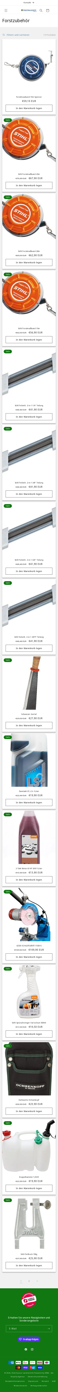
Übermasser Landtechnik (22, 1373)
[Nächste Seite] (37, 1281)
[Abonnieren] (48, 1328)
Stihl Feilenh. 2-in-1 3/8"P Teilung (29, 637)
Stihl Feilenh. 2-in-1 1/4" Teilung (29, 405)
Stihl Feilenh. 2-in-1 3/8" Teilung (29, 483)
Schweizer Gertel (29, 714)
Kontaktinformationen (15, 1381)
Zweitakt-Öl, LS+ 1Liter (29, 791)
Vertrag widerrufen (38, 1385)
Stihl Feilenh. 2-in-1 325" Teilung (29, 560)
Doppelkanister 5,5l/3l (29, 1177)
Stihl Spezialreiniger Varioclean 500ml (29, 1023)
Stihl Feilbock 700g (29, 1254)
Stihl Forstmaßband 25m (29, 174)
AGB (54, 1381)
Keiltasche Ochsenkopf (29, 1100)
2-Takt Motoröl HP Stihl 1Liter (29, 868)
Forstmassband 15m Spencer (29, 97)
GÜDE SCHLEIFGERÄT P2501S (29, 946)
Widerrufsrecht (20, 1385)
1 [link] (21, 1280)
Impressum (33, 1381)
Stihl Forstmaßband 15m (29, 328)
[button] (6, 10)
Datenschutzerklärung (37, 1376)
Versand (45, 1381)
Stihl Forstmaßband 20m (29, 251)
